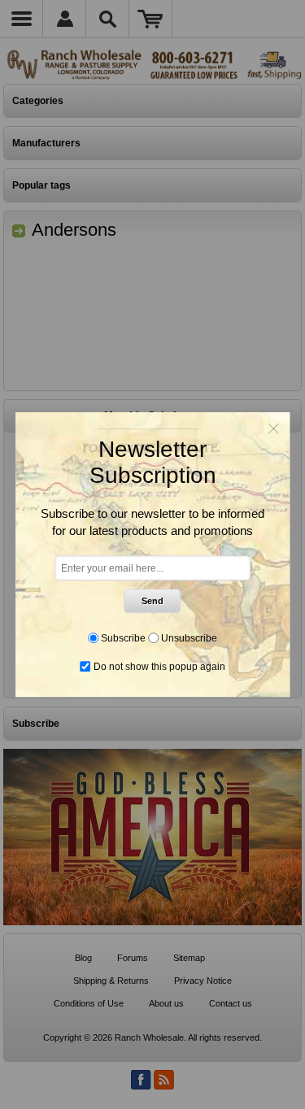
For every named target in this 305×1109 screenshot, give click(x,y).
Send (152, 601)
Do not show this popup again (159, 666)
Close (273, 428)
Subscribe (123, 638)
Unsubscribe (189, 638)
